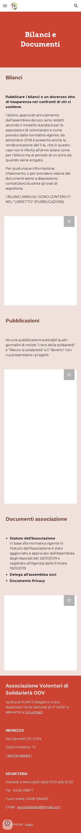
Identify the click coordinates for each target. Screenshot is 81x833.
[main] (40, 39)
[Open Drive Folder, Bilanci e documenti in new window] (69, 221)
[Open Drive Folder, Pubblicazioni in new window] (69, 374)
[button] (5, 5)
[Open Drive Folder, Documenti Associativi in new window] (69, 600)
